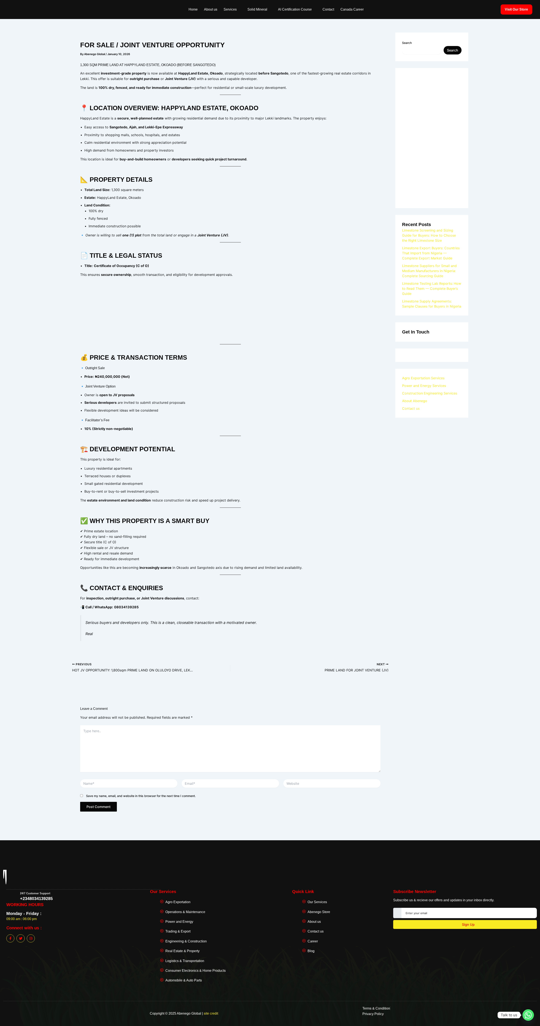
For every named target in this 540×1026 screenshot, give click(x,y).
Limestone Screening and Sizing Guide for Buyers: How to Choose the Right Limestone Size (429, 235)
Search (407, 43)
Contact (328, 9)
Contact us (411, 408)
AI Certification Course (295, 9)
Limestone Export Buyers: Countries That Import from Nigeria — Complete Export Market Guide (431, 253)
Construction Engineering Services (429, 393)
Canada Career (352, 9)
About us (210, 9)
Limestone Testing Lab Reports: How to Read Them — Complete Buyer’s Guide (431, 288)
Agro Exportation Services (423, 378)
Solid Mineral (257, 9)
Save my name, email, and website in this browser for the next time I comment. (141, 796)
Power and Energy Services (424, 386)
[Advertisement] (230, 310)
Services (230, 9)
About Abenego (414, 401)
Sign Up (468, 924)
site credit (211, 1013)
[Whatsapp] (528, 1015)
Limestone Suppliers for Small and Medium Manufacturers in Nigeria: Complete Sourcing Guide (429, 271)
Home (193, 9)
